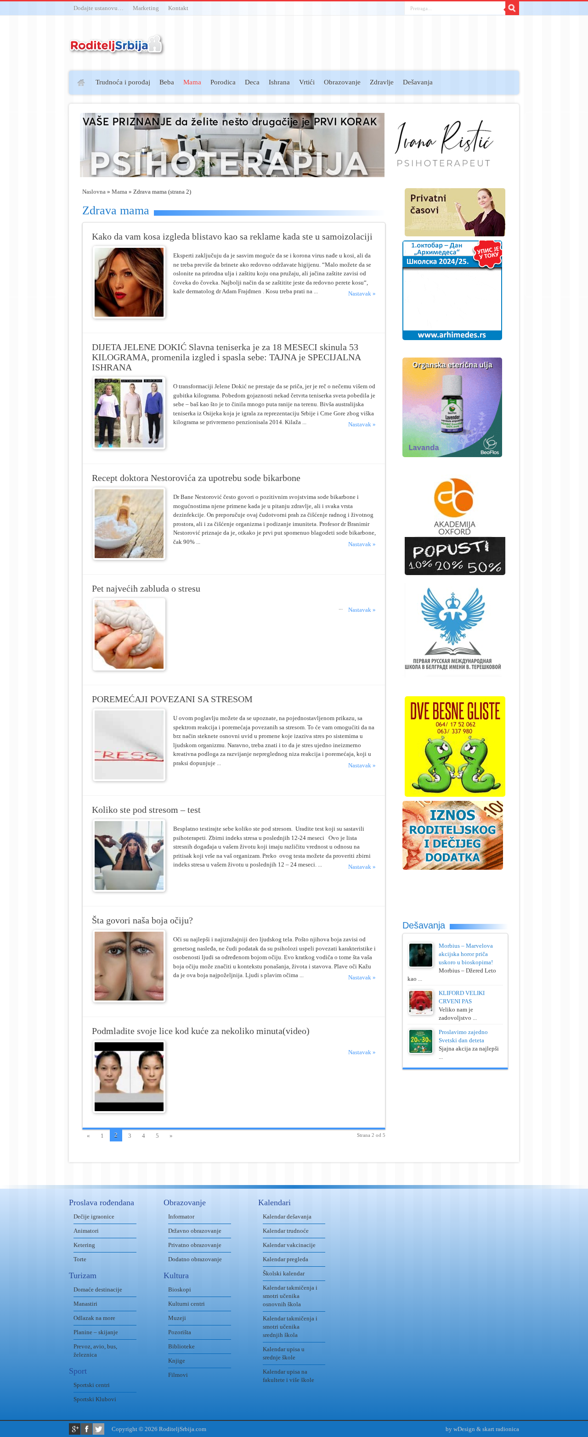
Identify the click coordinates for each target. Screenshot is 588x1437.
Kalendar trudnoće (286, 1230)
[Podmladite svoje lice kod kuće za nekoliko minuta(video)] (129, 1110)
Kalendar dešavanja (287, 1216)
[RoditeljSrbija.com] (117, 50)
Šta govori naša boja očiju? (142, 920)
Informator (181, 1216)
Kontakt (178, 8)
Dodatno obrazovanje (195, 1259)
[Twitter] (98, 1429)
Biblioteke (181, 1346)
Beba (166, 82)
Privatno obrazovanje (194, 1244)
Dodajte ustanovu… (99, 8)
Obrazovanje (342, 82)
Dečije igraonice (94, 1216)
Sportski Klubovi (95, 1399)
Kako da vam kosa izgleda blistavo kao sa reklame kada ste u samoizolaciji (232, 236)
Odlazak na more (94, 1317)
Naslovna (94, 191)
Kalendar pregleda (285, 1259)
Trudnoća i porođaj (123, 82)
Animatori (86, 1230)
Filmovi (178, 1374)
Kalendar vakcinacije (289, 1244)
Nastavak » (362, 293)
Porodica (223, 82)
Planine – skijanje (96, 1332)
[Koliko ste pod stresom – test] (129, 889)
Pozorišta (179, 1332)
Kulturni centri (186, 1303)
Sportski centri (92, 1384)
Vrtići (307, 82)
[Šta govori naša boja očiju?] (129, 1000)
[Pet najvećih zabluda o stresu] (129, 668)
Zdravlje (382, 82)
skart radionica (500, 1429)
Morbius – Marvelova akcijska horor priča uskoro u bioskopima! (466, 954)
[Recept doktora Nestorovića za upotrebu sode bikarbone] (129, 557)
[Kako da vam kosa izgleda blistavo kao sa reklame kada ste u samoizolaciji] (129, 316)
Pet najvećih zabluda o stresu (146, 588)
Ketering (84, 1244)
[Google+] (74, 1429)
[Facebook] (86, 1429)
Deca (252, 82)
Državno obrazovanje (194, 1230)
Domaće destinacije (98, 1289)
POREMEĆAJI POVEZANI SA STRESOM (172, 699)
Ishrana (279, 82)
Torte (80, 1259)
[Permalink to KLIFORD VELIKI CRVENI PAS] (420, 1012)
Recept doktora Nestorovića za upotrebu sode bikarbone (196, 478)
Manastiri (85, 1303)
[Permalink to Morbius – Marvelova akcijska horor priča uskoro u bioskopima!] (420, 965)
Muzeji (177, 1317)
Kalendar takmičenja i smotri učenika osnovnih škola (290, 1296)
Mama (192, 82)
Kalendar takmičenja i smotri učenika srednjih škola (290, 1326)
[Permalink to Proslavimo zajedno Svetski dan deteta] (420, 1051)
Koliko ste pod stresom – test (146, 810)
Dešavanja (418, 82)
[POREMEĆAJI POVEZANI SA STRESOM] (129, 779)
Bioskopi (179, 1289)
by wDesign (460, 1429)
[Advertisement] (33, 204)
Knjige (176, 1360)
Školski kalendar (284, 1273)
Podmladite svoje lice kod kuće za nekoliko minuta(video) (201, 1031)
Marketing (146, 8)
